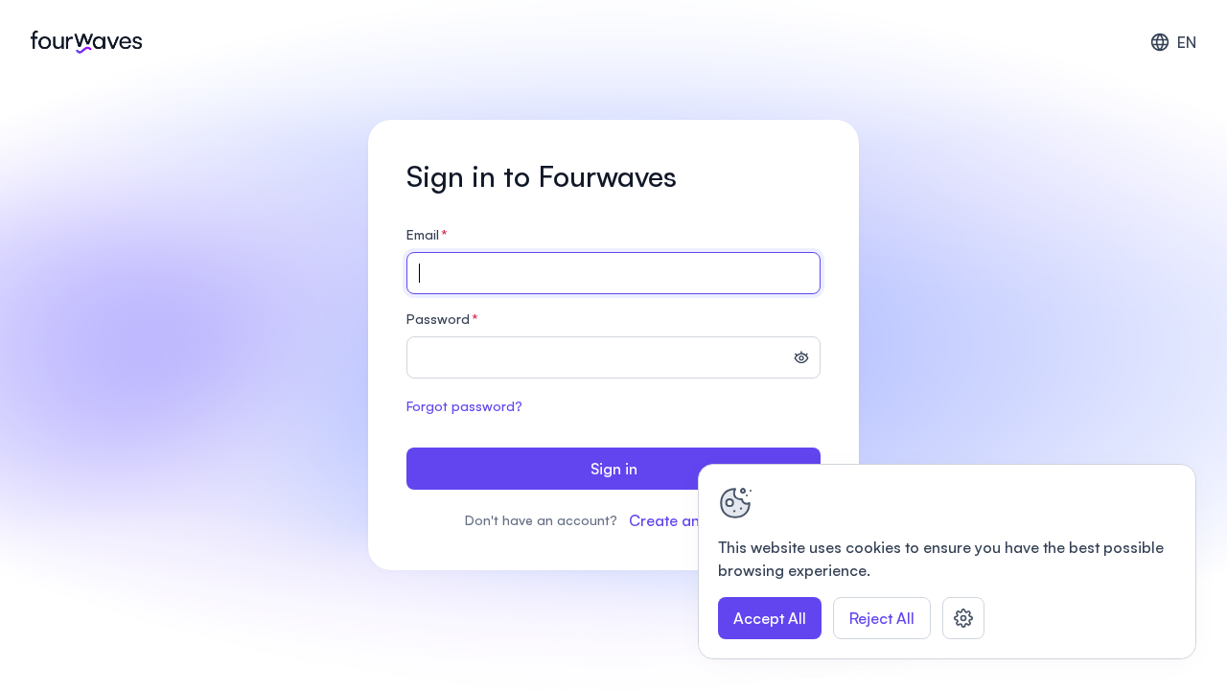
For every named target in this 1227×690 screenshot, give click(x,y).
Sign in (613, 468)
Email (427, 234)
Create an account (695, 520)
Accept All (769, 618)
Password (442, 318)
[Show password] (801, 359)
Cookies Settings (963, 618)
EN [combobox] (1186, 42)
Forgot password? (464, 406)
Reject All (881, 618)
